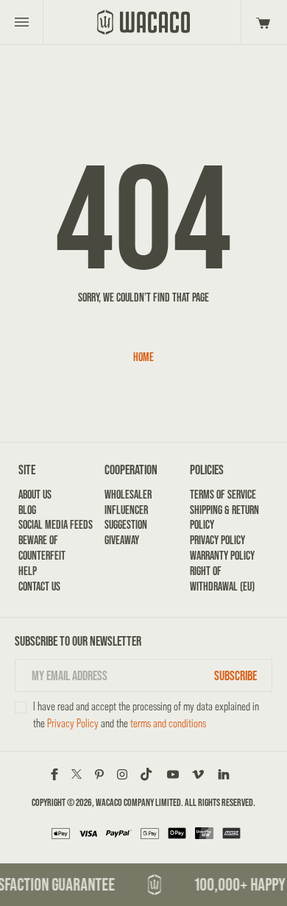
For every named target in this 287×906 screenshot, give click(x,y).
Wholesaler (128, 495)
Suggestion (125, 525)
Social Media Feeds (55, 525)
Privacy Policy (217, 540)
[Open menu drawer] (22, 22)
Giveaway (121, 540)
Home (143, 357)
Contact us (39, 586)
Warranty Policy (222, 556)
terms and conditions (168, 723)
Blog (27, 510)
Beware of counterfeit (41, 548)
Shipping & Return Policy (224, 517)
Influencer (126, 510)
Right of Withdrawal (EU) (222, 578)
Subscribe (235, 675)
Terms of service (223, 495)
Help (27, 571)
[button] (261, 22)
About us (35, 495)
